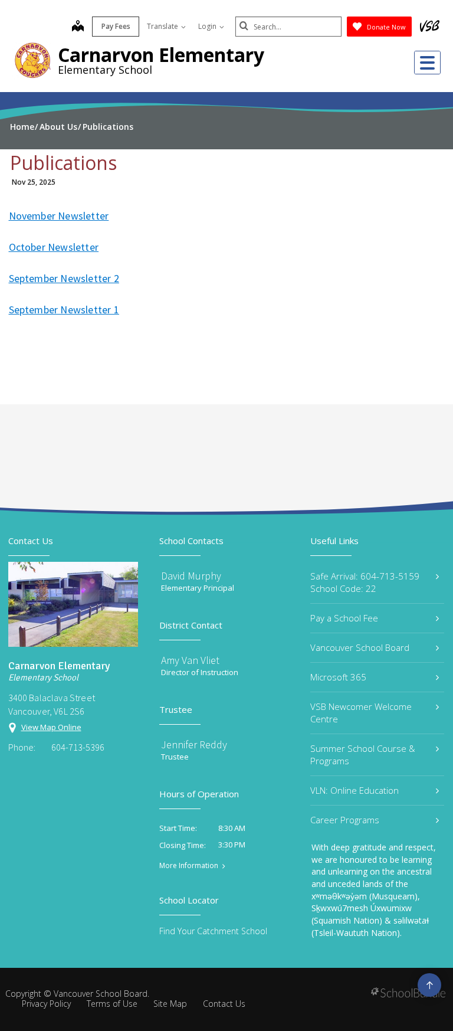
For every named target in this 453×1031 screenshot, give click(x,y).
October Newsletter (54, 247)
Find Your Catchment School (213, 931)
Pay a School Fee (344, 618)
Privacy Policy (46, 1003)
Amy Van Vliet (190, 660)
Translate (163, 26)
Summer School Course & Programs (362, 754)
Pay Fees (115, 26)
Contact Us (224, 1003)
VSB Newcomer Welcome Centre (361, 713)
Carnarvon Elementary (161, 54)
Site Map (170, 1003)
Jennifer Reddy (194, 744)
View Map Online (51, 727)
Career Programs (344, 820)
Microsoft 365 (338, 677)
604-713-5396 (77, 747)
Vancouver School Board (359, 647)
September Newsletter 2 (64, 278)
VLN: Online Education (354, 790)
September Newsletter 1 (64, 309)
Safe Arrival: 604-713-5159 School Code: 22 (364, 582)
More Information (188, 865)
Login (208, 26)
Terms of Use (112, 1003)
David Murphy (191, 575)
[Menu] (427, 62)
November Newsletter (59, 215)
